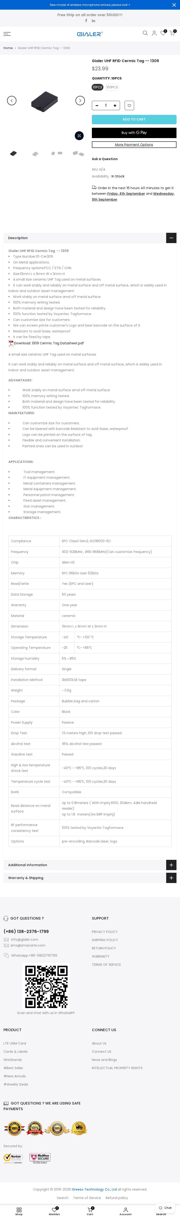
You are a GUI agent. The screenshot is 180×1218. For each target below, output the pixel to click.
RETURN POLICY (104, 948)
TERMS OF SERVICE (106, 964)
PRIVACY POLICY (105, 931)
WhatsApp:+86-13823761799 (34, 955)
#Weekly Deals (16, 1084)
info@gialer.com (24, 939)
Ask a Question (105, 159)
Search (62, 1197)
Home (8, 48)
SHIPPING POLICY (105, 940)
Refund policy (117, 1197)
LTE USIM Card (15, 1043)
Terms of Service (87, 1197)
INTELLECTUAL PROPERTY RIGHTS (117, 1068)
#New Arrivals (15, 1076)
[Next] (80, 100)
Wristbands (13, 1059)
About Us (99, 1043)
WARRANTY (100, 956)
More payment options (134, 144)
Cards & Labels (16, 1051)
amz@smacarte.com (27, 945)
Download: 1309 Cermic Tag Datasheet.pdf (49, 343)
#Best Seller (13, 1068)
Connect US (101, 1051)
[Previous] (11, 100)
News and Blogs (104, 1059)
